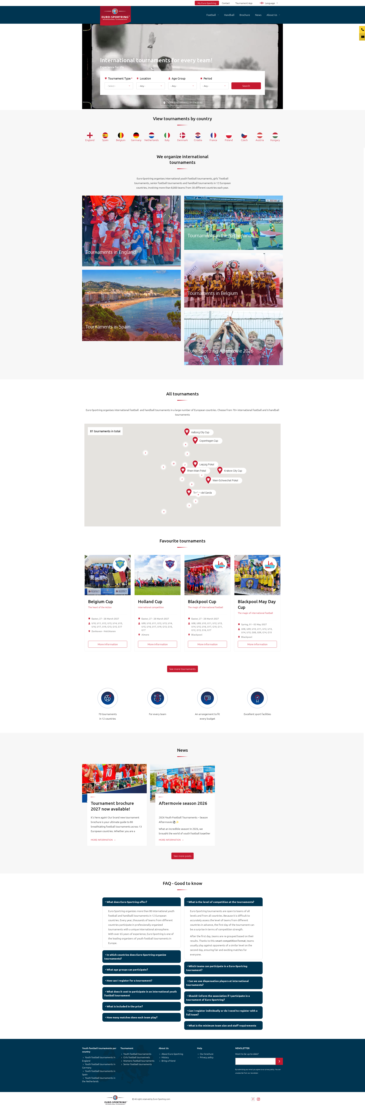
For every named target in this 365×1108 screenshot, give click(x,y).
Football (211, 14)
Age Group (178, 78)
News (258, 14)
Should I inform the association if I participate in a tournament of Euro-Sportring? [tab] (218, 997)
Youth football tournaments (137, 1053)
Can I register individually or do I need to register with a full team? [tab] (221, 1012)
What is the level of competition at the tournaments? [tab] (221, 901)
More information (108, 644)
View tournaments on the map (185, 102)
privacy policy (269, 1069)
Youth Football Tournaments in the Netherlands (233, 223)
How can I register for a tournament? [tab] (129, 980)
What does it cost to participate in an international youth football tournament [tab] (140, 993)
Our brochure (206, 1053)
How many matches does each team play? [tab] (132, 1017)
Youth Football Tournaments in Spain (131, 305)
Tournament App (243, 3)
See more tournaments (182, 668)
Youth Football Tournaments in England (131, 231)
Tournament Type (119, 78)
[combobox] (119, 85)
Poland (229, 140)
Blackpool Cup (202, 601)
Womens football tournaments (138, 1060)
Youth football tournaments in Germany (98, 1065)
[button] (189, 492)
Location (145, 78)
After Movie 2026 (233, 338)
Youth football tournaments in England (98, 1059)
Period (208, 78)
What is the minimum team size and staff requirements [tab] (222, 1025)
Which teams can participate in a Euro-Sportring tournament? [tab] (216, 968)
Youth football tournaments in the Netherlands (98, 1079)
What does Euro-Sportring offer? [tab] (127, 901)
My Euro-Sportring (207, 3)
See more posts (182, 855)
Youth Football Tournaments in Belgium (233, 280)
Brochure (245, 14)
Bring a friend (168, 1060)
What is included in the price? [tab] (125, 1006)
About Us (272, 14)
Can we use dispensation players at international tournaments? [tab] (217, 982)
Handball (229, 14)
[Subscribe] (279, 1061)
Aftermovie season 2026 (183, 803)
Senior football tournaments (137, 1064)
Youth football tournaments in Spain (98, 1072)
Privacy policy (206, 1057)
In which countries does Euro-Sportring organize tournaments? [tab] (135, 956)
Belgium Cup (100, 601)
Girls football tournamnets (136, 1057)
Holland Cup (150, 601)
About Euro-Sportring (172, 1053)
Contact (226, 3)
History (165, 1057)
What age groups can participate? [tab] (127, 969)
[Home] (115, 16)
